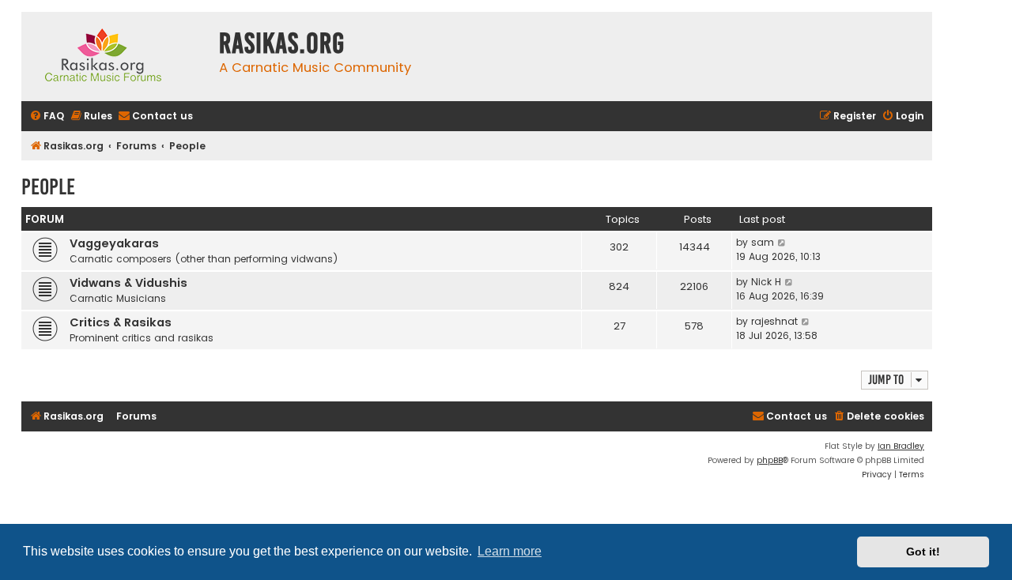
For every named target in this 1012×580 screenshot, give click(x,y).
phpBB (770, 460)
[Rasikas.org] (116, 56)
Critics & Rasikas (121, 322)
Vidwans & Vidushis (128, 283)
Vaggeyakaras (114, 243)
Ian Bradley (901, 446)
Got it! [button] (923, 551)
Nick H (766, 281)
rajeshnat (774, 321)
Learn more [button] (510, 551)
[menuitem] (46, 116)
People (48, 187)
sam (762, 242)
